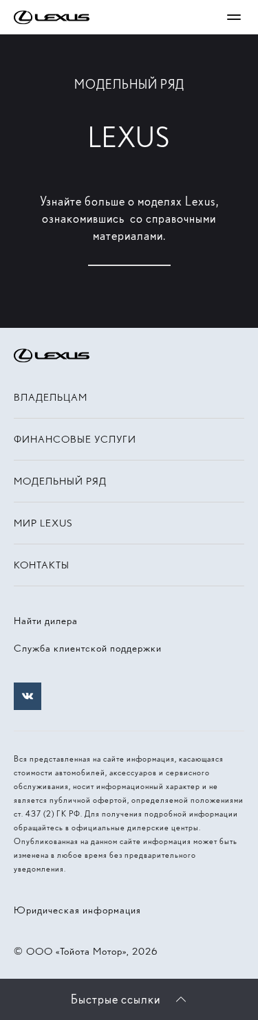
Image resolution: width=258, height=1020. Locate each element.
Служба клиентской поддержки (88, 648)
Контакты (41, 565)
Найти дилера (46, 620)
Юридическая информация (77, 910)
